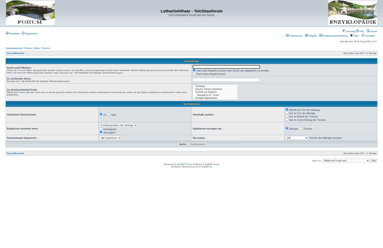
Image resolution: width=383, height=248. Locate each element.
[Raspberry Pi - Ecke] (215, 95)
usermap (350, 31)
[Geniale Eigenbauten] (215, 98)
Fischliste (369, 35)
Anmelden (14, 33)
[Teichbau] (215, 86)
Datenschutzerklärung (335, 35)
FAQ (361, 31)
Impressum (295, 35)
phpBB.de (207, 166)
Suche (373, 31)
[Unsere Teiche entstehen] (215, 89)
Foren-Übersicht (15, 53)
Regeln (313, 35)
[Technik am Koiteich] (215, 92)
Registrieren (31, 33)
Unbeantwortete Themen (19, 48)
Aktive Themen (42, 48)
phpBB (180, 164)
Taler (356, 35)
